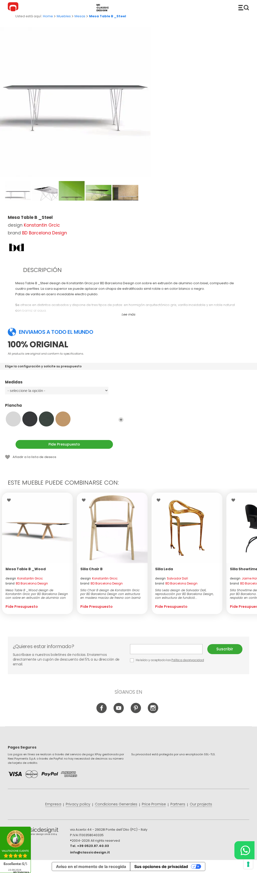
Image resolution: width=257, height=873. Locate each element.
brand (27, 583)
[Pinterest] (136, 712)
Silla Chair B (91, 568)
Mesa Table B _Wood (26, 568)
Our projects (201, 804)
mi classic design (102, 8)
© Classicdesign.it (39, 832)
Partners (177, 804)
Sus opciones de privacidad (161, 866)
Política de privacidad (187, 660)
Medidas (14, 382)
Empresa (53, 804)
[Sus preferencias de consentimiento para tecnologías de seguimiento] (248, 864)
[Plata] (13, 419)
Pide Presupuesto (64, 444)
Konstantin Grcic (42, 225)
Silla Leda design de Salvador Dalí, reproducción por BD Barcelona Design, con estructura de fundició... (184, 594)
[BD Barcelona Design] (16, 247)
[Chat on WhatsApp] (244, 850)
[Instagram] (153, 712)
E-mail (168, 649)
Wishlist (10, 500)
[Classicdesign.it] (14, 7)
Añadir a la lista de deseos (34, 457)
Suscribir (224, 649)
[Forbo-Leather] (63, 419)
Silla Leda (164, 568)
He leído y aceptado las (169, 660)
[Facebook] (101, 712)
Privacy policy (78, 804)
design (24, 578)
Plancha (13, 405)
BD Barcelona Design (44, 233)
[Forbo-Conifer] (46, 419)
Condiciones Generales (116, 804)
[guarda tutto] (120, 419)
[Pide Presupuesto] (37, 528)
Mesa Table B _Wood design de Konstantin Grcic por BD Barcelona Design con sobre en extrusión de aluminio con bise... (37, 594)
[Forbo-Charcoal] (30, 419)
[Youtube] (118, 712)
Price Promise (154, 804)
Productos (243, 7)
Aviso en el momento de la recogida (91, 866)
